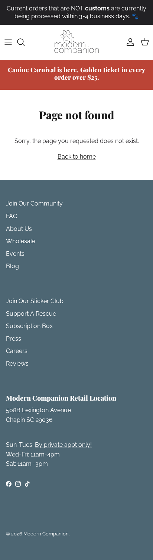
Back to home (77, 156)
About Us (19, 228)
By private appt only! (63, 444)
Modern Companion (46, 534)
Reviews (17, 363)
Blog (12, 266)
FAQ (11, 216)
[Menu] (8, 42)
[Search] (24, 42)
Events (15, 253)
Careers (16, 350)
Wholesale (20, 241)
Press (13, 338)
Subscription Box (29, 326)
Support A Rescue (31, 313)
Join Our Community (34, 203)
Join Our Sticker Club (35, 301)
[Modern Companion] (76, 42)
